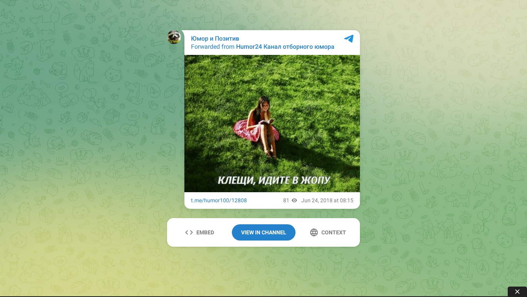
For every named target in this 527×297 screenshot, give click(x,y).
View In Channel (263, 232)
